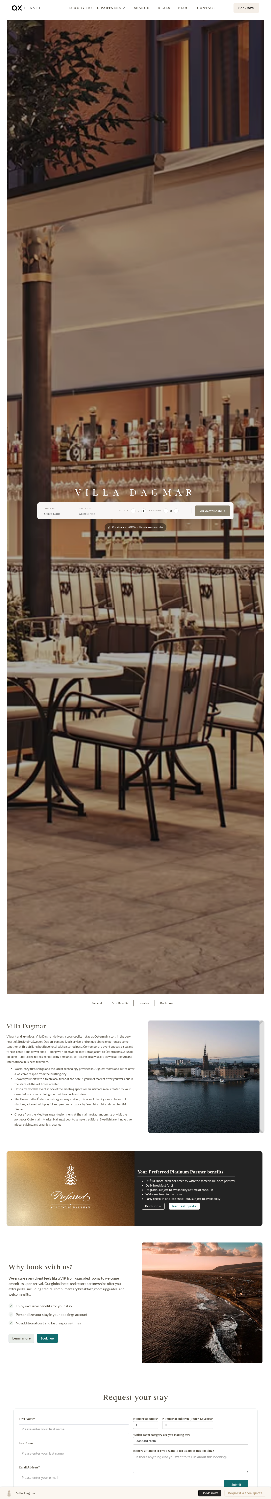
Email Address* (29, 1467)
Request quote (184, 1206)
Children (155, 510)
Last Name (26, 1443)
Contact (206, 8)
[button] (95, 8)
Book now (153, 1206)
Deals (164, 8)
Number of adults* (145, 1418)
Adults (124, 510)
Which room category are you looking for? (161, 1435)
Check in (49, 508)
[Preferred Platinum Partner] (71, 1187)
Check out (86, 508)
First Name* (27, 1418)
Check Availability (213, 510)
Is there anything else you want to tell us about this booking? (173, 1450)
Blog (183, 8)
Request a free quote (245, 1493)
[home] (27, 7)
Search (142, 8)
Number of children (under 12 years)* (187, 1418)
